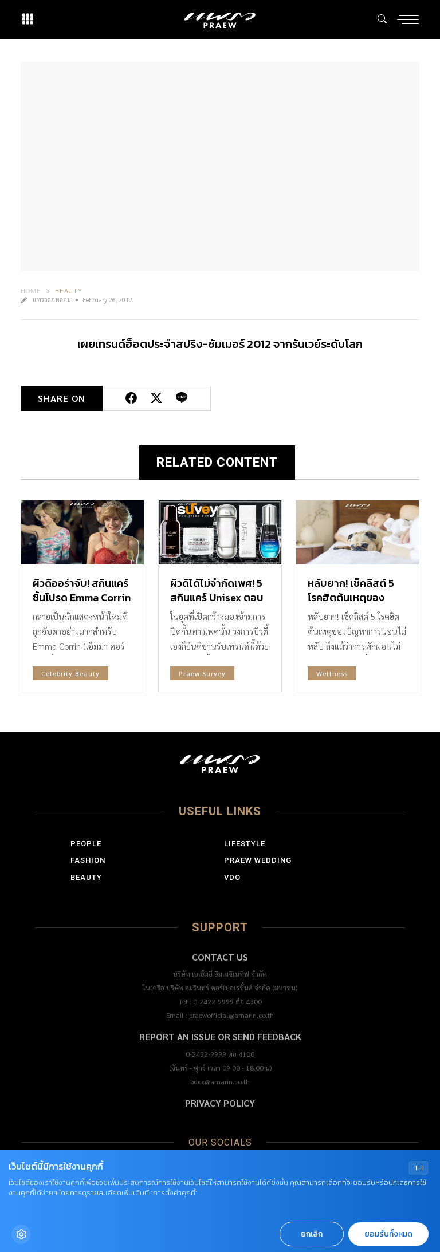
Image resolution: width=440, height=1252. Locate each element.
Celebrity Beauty (70, 673)
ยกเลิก (312, 1234)
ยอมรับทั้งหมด (388, 1234)
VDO (232, 877)
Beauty (68, 290)
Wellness (332, 673)
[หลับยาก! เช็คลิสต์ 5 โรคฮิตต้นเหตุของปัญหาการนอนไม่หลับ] (357, 532)
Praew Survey (202, 673)
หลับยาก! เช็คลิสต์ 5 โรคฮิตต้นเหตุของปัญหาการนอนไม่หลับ (355, 597)
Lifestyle (244, 843)
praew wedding (258, 860)
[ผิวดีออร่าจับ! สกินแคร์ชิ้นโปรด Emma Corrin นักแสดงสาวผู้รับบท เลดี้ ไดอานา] (82, 532)
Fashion (87, 860)
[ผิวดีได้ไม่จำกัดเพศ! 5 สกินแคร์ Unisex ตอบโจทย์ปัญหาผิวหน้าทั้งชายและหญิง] (220, 532)
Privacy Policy (220, 1103)
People (85, 843)
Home (31, 290)
